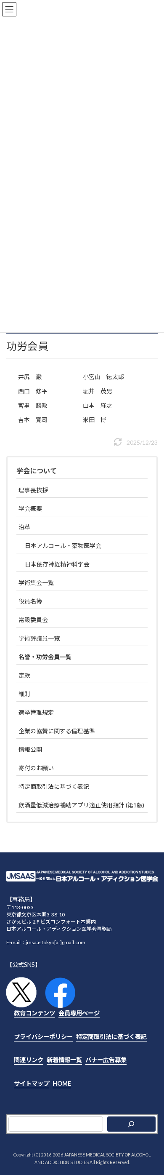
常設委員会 (33, 619)
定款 (24, 675)
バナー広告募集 (106, 1059)
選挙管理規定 (36, 712)
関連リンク (28, 1059)
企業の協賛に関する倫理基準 (57, 730)
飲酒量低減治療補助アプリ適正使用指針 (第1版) (81, 805)
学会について (36, 471)
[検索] (131, 1124)
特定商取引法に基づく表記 (54, 786)
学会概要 (30, 508)
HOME (62, 1083)
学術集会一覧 (36, 582)
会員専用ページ (79, 1013)
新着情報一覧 (64, 1059)
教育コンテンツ (34, 1013)
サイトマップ (31, 1083)
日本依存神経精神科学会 (57, 564)
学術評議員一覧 (39, 638)
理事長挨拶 (33, 490)
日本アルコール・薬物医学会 (63, 545)
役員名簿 (30, 601)
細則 (24, 693)
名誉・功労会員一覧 (45, 656)
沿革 (24, 527)
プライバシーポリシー (43, 1036)
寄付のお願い (36, 768)
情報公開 (30, 749)
